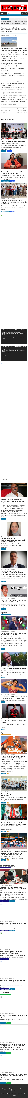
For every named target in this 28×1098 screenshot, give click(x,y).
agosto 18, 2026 (4, 978)
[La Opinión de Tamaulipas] (14, 11)
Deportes (3, 648)
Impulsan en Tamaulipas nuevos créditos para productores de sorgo (6, 111)
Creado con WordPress (7, 1093)
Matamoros (8, 1022)
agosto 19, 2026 (4, 949)
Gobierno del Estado (6, 104)
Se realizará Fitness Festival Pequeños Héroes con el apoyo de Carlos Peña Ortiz (21, 111)
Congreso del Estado (5, 900)
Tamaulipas (13, 104)
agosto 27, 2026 (5, 139)
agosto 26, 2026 (5, 718)
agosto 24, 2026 (4, 921)
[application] (14, 336)
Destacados (3, 151)
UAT (8, 773)
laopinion (14, 35)
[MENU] (26, 13)
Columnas (3, 518)
